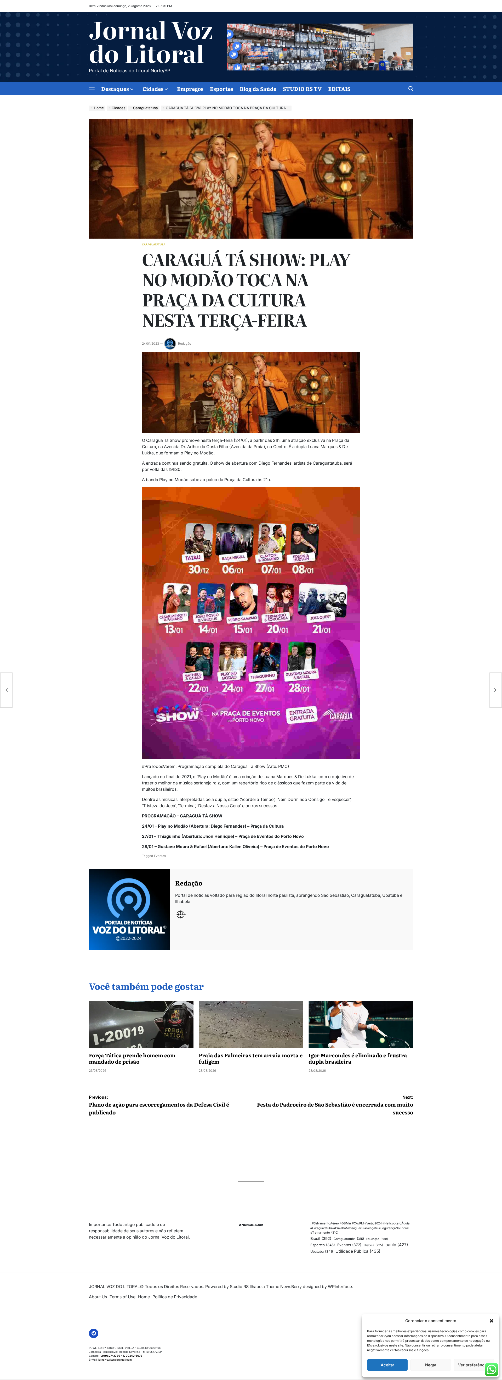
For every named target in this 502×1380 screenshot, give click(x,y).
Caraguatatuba (153, 244)
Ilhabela (373, 1245)
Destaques (115, 88)
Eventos (160, 856)
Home (144, 1296)
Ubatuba (321, 1251)
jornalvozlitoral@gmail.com (115, 1359)
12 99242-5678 (132, 1355)
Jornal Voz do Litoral (151, 40)
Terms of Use (122, 1296)
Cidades (152, 88)
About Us (98, 1296)
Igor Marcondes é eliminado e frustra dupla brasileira (358, 1058)
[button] (491, 1320)
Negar (430, 1364)
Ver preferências (474, 1364)
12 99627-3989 (110, 1355)
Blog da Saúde (258, 88)
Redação (184, 343)
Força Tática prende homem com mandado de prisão (132, 1058)
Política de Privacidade (174, 1296)
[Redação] (129, 909)
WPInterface (340, 1286)
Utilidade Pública (357, 1251)
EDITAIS (339, 88)
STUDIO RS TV (302, 88)
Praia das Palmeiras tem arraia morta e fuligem (251, 1058)
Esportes (221, 88)
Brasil (320, 1238)
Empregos (190, 88)
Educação (377, 1239)
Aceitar (387, 1364)
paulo (396, 1244)
